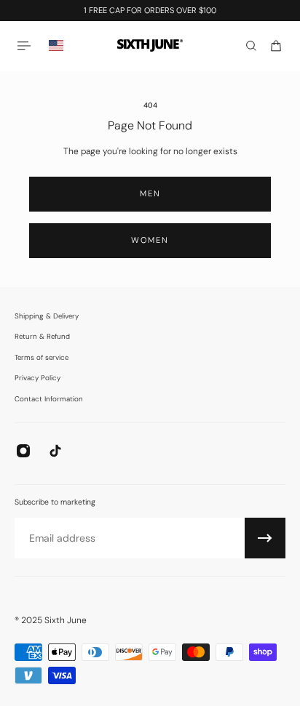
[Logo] (150, 45)
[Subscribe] (265, 538)
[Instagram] (23, 451)
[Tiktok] (55, 451)
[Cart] (276, 46)
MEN (150, 193)
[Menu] (26, 45)
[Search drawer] (251, 46)
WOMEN (150, 240)
